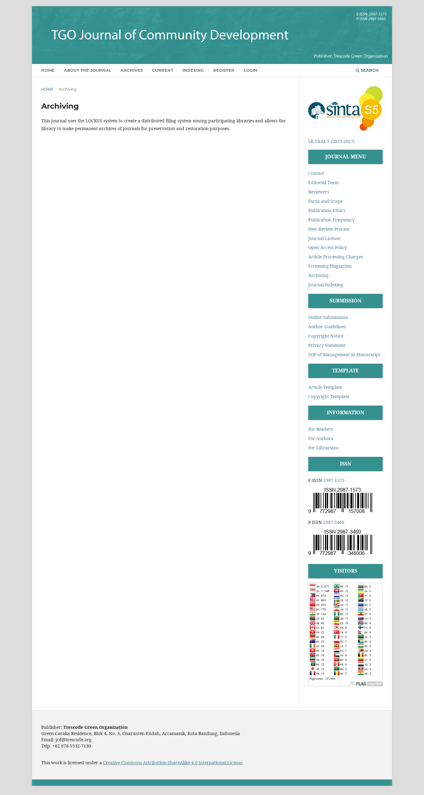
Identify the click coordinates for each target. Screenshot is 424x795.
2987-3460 (333, 522)
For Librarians (323, 448)
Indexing (193, 70)
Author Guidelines (327, 326)
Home (48, 70)
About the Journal (87, 70)
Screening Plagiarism (330, 266)
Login (250, 70)
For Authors (320, 438)
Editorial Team (323, 182)
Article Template (325, 387)
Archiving (318, 275)
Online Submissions (328, 317)
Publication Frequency (331, 220)
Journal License (324, 238)
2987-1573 (334, 480)
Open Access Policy (327, 247)
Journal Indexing (325, 285)
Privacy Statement (327, 345)
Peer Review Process (329, 229)
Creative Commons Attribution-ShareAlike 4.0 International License (172, 762)
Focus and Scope (325, 201)
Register (223, 70)
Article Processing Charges (335, 257)
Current (162, 70)
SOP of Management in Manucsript (344, 354)
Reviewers (318, 192)
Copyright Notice (325, 336)
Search (369, 70)
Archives (131, 70)
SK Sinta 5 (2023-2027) (331, 141)
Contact (316, 173)
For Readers (320, 429)
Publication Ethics (326, 210)
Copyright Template (328, 396)
